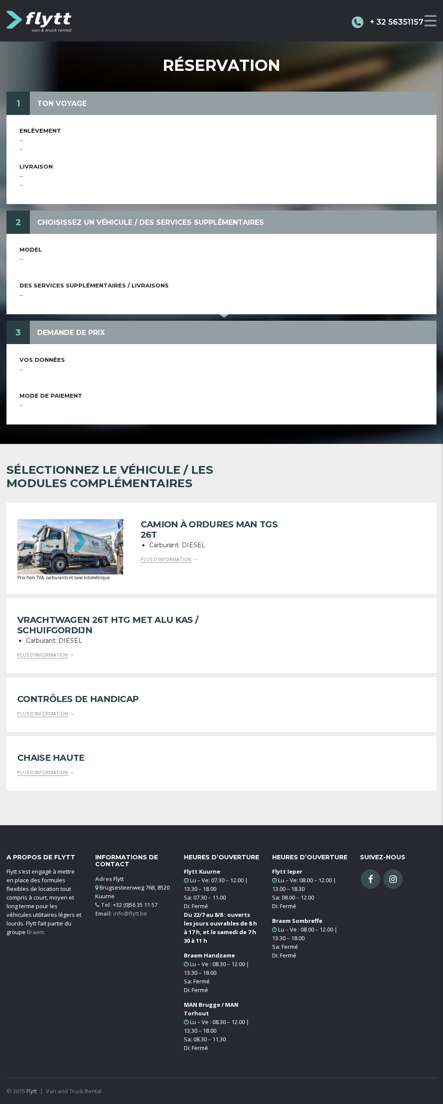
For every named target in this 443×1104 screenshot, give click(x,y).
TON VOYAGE (62, 103)
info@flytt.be (130, 913)
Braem (35, 932)
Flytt (31, 1091)
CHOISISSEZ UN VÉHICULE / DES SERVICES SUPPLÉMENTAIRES (150, 222)
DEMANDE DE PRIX (71, 333)
